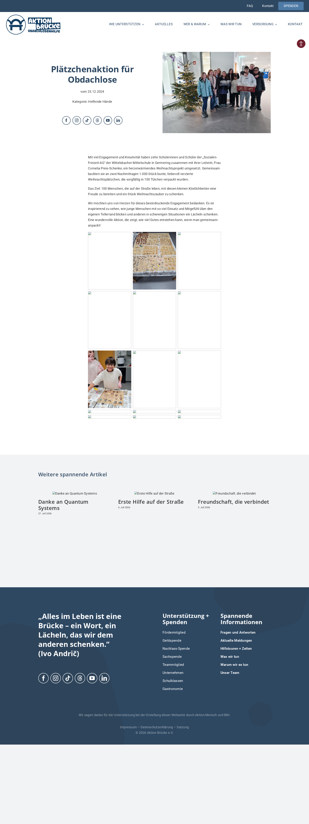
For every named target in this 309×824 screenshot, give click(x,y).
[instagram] (76, 120)
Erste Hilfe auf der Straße (151, 501)
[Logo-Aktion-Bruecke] (33, 15)
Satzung (183, 727)
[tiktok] (87, 120)
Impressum (128, 727)
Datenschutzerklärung (157, 727)
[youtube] (108, 120)
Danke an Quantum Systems (63, 504)
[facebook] (66, 120)
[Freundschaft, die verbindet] (234, 493)
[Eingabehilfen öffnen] (301, 43)
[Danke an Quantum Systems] (74, 493)
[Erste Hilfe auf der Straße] (154, 493)
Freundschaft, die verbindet (233, 501)
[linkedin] (118, 120)
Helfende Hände (100, 101)
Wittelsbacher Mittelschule (131, 163)
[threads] (97, 120)
